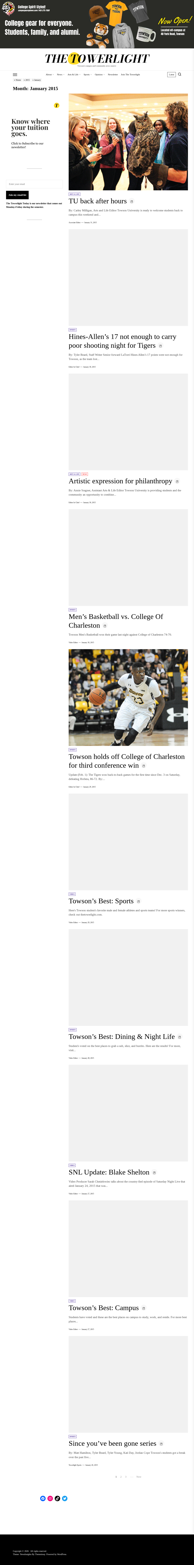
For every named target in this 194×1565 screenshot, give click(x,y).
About (49, 74)
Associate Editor (74, 222)
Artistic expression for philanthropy (120, 481)
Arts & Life (73, 74)
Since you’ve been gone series (112, 1443)
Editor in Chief (74, 367)
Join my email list (17, 195)
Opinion (99, 74)
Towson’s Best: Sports (101, 901)
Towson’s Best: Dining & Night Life (122, 1036)
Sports (87, 74)
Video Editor (73, 642)
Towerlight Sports (75, 1465)
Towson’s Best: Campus (104, 1308)
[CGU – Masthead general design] (97, 1)
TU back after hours (98, 201)
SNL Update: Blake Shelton (109, 1172)
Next (138, 1477)
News (59, 74)
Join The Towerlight (130, 74)
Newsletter (113, 74)
